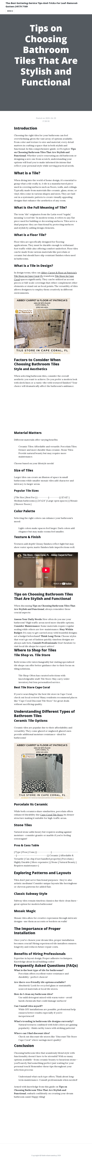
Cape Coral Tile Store (51, 814)
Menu (9, 11)
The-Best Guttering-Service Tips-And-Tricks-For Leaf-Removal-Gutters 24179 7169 (42, 5)
